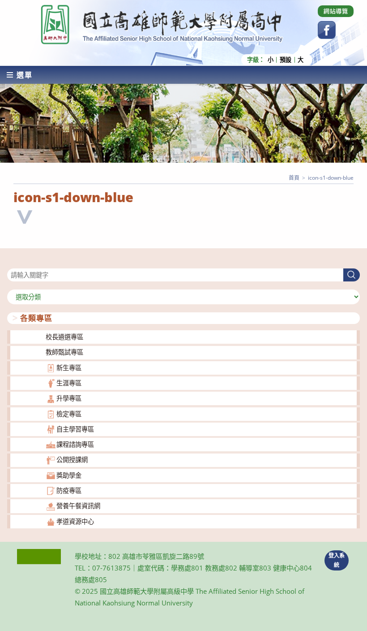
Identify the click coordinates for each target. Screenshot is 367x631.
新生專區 (68, 367)
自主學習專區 (75, 429)
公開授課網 (72, 459)
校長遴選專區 (64, 337)
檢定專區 (68, 414)
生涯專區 (68, 383)
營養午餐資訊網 (78, 505)
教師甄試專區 (64, 352)
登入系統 (337, 560)
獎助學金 (68, 475)
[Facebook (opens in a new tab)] (327, 30)
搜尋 (13, 263)
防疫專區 (68, 490)
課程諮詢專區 (75, 444)
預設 (285, 60)
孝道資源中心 (75, 521)
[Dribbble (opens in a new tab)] (336, 11)
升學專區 (68, 398)
